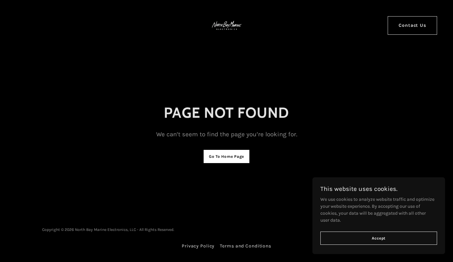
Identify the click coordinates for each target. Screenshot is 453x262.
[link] (226, 25)
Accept (379, 238)
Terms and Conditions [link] (245, 246)
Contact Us (412, 25)
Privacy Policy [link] (198, 246)
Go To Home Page (226, 156)
